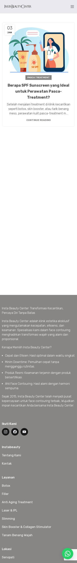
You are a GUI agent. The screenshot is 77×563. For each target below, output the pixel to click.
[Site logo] (18, 6)
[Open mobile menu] (72, 6)
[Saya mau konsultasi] (67, 553)
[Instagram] (5, 432)
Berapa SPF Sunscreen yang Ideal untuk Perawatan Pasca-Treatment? (38, 91)
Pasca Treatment (38, 77)
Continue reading (38, 120)
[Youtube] (24, 432)
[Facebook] (15, 432)
